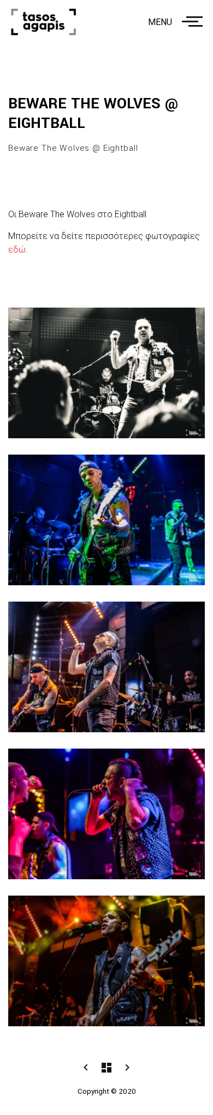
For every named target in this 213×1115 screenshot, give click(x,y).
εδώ (17, 249)
